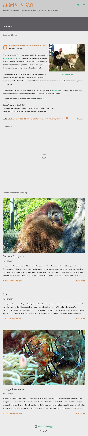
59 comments (16, 281)
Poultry (59, 119)
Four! (6, 294)
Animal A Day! (18, 5)
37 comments (16, 413)
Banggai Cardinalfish (14, 389)
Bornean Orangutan (14, 256)
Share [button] (79, 119)
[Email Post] (66, 119)
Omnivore (50, 119)
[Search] (78, 4)
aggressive (56, 90)
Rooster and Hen (67, 75)
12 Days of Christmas (18, 119)
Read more (80, 281)
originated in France (10, 58)
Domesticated (39, 119)
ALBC (42, 99)
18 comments (16, 319)
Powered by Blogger (45, 426)
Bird (30, 119)
